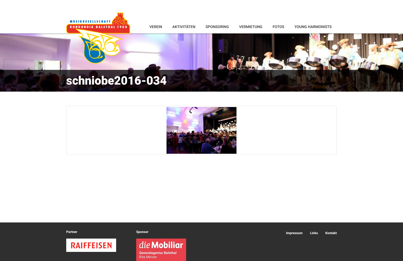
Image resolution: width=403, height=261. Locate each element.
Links (314, 233)
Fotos (278, 27)
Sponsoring (217, 27)
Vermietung (250, 27)
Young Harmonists (313, 27)
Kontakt (331, 233)
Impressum (294, 233)
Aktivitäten (183, 27)
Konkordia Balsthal (98, 38)
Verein (155, 27)
